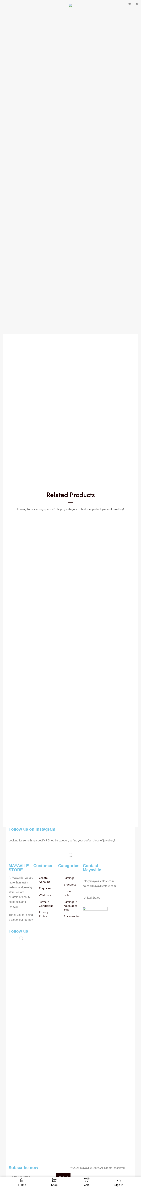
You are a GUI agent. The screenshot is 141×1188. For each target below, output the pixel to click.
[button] (4, 5)
